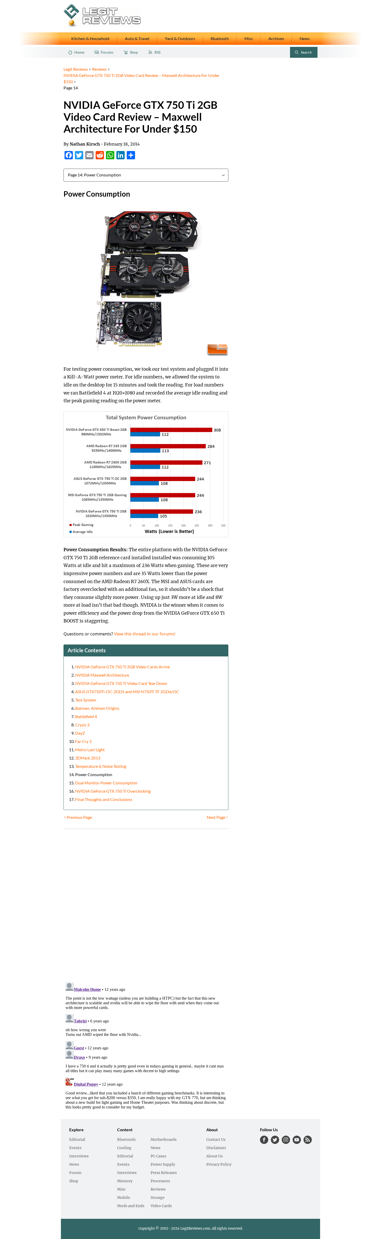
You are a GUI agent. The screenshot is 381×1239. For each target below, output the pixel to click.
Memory (124, 1181)
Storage (158, 1198)
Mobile (123, 1198)
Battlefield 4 (86, 716)
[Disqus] (146, 907)
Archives (276, 38)
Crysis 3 (82, 724)
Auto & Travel (137, 38)
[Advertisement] (275, 143)
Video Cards (161, 1206)
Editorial (77, 1140)
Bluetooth (220, 38)
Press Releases (164, 1173)
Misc (248, 38)
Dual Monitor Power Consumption (106, 782)
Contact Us (215, 1140)
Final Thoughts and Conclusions (103, 799)
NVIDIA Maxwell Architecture (102, 675)
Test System (85, 700)
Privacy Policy (218, 1164)
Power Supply (163, 1164)
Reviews (158, 1189)
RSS (157, 52)
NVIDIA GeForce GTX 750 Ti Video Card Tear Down (121, 683)
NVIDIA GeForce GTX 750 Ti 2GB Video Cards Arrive (122, 666)
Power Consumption (93, 774)
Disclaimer (216, 1148)
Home (79, 52)
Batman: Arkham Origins (97, 708)
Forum (75, 1173)
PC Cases (158, 1156)
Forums (107, 52)
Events (75, 1148)
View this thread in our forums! (144, 634)
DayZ (80, 733)
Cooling (124, 1148)
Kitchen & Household (90, 38)
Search (302, 53)
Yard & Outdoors (180, 38)
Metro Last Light (90, 749)
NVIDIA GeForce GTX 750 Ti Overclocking (113, 791)
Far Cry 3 (83, 741)
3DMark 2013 (87, 758)
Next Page (216, 817)
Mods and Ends (130, 1206)
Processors (160, 1181)
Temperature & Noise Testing (100, 766)
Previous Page (79, 817)
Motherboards (164, 1140)
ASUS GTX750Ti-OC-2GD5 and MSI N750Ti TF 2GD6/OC (127, 691)
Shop (134, 52)
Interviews (79, 1156)
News (305, 38)
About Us (214, 1156)
